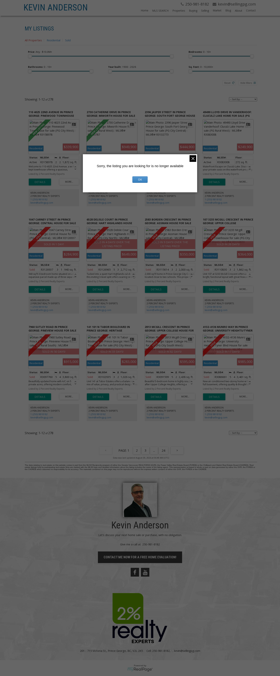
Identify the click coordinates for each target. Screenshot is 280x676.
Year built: (122, 67)
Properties (178, 10)
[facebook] (135, 572)
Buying (193, 10)
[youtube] (145, 572)
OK (140, 179)
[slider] (30, 56)
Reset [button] (227, 82)
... (154, 450)
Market (217, 10)
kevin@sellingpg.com (41, 202)
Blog (228, 10)
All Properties (33, 40)
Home (144, 10)
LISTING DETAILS (40, 182)
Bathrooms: (40, 67)
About (238, 10)
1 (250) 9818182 (39, 199)
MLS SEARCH (160, 10)
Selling (205, 10)
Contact (251, 10)
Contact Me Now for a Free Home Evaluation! (140, 557)
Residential (53, 40)
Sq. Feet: (201, 67)
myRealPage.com (140, 669)
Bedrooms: (200, 52)
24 (163, 450)
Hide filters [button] (246, 82)
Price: (40, 52)
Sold (68, 40)
